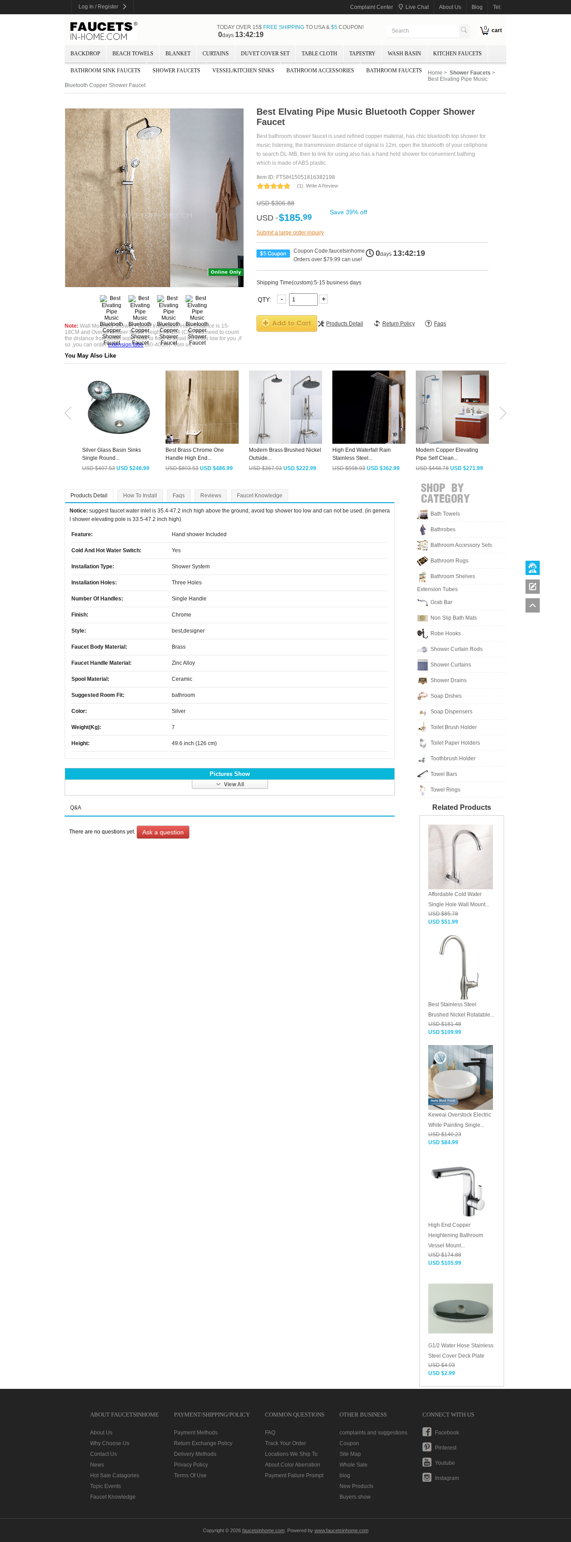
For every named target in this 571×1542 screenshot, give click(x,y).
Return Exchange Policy (203, 1443)
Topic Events (105, 1486)
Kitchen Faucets (457, 53)
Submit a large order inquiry (290, 232)
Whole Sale (353, 1465)
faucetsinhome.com (104, 31)
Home (435, 73)
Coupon (349, 1443)
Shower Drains (448, 680)
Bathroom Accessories (320, 70)
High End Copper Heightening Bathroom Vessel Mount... (455, 1235)
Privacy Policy (191, 1465)
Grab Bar (441, 602)
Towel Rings (445, 790)
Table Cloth (319, 53)
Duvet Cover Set (265, 53)
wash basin (404, 53)
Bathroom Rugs (449, 561)
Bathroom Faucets (394, 70)
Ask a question (163, 832)
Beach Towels (132, 53)
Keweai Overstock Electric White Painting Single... (459, 1120)
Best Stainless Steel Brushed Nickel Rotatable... (461, 1009)
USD (265, 217)
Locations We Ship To (291, 1454)
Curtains (216, 53)
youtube (445, 1463)
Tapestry (362, 53)
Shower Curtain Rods (456, 649)
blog (477, 7)
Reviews (210, 495)
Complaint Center (371, 7)
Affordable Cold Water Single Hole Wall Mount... (458, 899)
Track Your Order (285, 1443)
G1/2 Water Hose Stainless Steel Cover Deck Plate (460, 1350)
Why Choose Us (109, 1443)
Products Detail (89, 495)
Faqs (179, 495)
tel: (497, 7)
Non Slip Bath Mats (453, 618)
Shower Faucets (176, 70)
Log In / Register (98, 7)
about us (450, 7)
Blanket (178, 53)
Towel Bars (443, 774)
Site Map (350, 1454)
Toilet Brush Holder (453, 727)
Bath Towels (445, 514)
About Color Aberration (292, 1465)
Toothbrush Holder (453, 758)
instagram (447, 1478)
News (97, 1465)
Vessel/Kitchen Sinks (243, 70)
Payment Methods (196, 1432)
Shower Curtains (450, 665)
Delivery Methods (195, 1454)
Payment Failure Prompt (294, 1475)
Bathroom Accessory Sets (461, 545)
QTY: (265, 299)
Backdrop (85, 53)
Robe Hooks (445, 633)
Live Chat (417, 7)
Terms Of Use (190, 1475)
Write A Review (322, 185)
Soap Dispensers (451, 711)
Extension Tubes (437, 589)
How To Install (140, 495)
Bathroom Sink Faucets (105, 70)
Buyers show (355, 1497)
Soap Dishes (446, 696)
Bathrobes (442, 529)
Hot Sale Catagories (114, 1475)
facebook (447, 1432)
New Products (356, 1486)
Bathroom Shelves (452, 576)
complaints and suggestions (373, 1432)
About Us (101, 1432)
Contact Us (103, 1454)
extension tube (126, 345)
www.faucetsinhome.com (341, 1530)
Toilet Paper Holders (455, 743)
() (300, 185)
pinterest (445, 1448)
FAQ (270, 1432)
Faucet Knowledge (259, 495)
